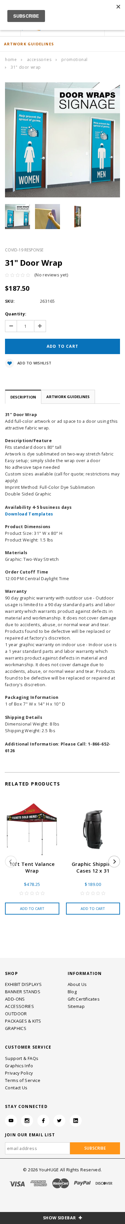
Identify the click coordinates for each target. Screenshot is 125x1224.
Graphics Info (19, 1066)
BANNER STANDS (22, 992)
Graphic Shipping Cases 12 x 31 (93, 867)
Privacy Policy (19, 1073)
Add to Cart (32, 908)
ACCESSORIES (39, 59)
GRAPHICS (15, 1028)
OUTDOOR (16, 1014)
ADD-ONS (15, 999)
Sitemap (76, 1006)
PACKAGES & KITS (23, 1021)
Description (23, 396)
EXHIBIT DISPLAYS (23, 984)
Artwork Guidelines (68, 396)
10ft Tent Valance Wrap (32, 867)
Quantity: (15, 314)
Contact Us (16, 1088)
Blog (72, 992)
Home (11, 59)
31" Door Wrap (26, 67)
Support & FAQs (21, 1058)
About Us (77, 984)
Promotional (74, 59)
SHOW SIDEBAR (60, 1218)
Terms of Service (22, 1080)
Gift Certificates (84, 999)
